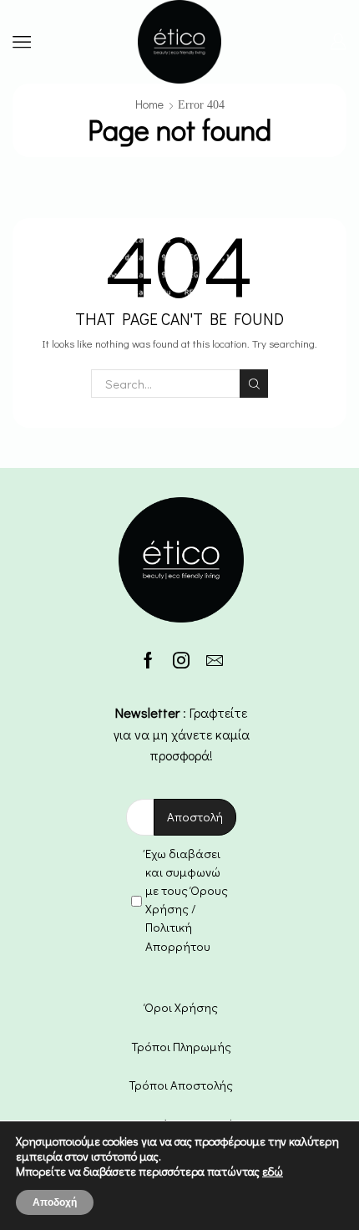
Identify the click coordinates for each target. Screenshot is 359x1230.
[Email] (214, 660)
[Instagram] (181, 660)
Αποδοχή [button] (55, 1202)
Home (149, 104)
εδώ (272, 1171)
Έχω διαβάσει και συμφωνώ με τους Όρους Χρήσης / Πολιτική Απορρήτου (186, 899)
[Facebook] (148, 660)
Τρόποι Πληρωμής (181, 1046)
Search (254, 383)
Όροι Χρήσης (181, 1007)
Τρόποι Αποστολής (181, 1084)
